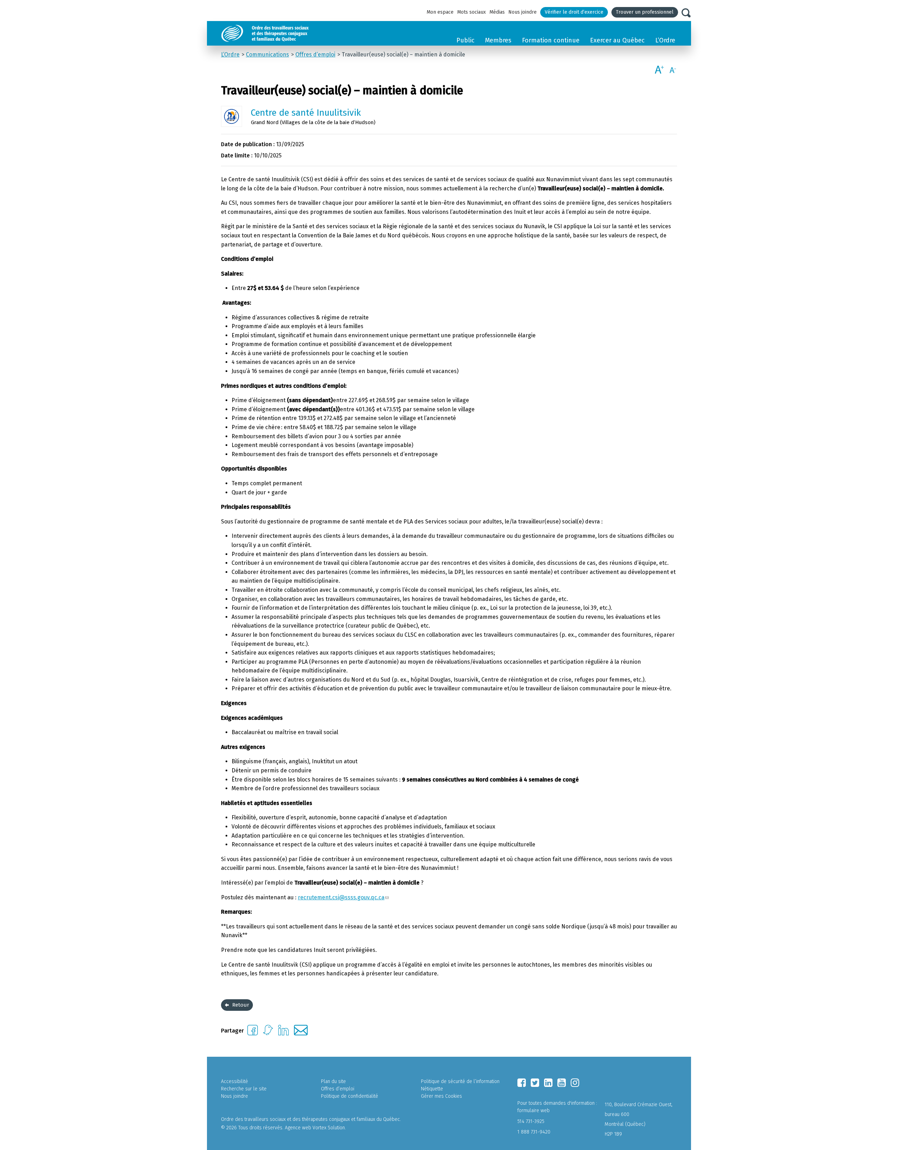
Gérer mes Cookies (441, 1096)
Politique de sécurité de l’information (460, 1081)
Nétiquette (432, 1089)
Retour (240, 1005)
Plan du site (333, 1081)
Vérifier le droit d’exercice (574, 12)
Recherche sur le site (244, 1089)
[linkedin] (548, 1083)
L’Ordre (665, 40)
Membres (498, 40)
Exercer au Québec (617, 40)
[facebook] (521, 1083)
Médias (497, 12)
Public (465, 40)
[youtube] (561, 1083)
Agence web (298, 1128)
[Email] (301, 1033)
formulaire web (533, 1111)
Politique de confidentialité (349, 1096)
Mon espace (440, 12)
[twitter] (535, 1083)
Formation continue (550, 40)
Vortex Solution (329, 1128)
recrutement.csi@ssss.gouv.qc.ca (341, 897)
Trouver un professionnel (645, 12)
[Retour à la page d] (281, 33)
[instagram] (575, 1083)
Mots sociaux (471, 12)
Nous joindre (522, 12)
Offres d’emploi (337, 1089)
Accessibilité (234, 1081)
